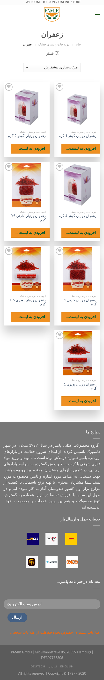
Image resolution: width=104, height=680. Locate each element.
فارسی (52, 666)
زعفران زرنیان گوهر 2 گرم (27, 136)
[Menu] (97, 14)
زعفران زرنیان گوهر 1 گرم (78, 136)
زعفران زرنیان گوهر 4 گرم (78, 216)
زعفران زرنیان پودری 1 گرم (80, 387)
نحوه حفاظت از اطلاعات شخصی (35, 632)
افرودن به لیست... (81, 148)
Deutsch (37, 666)
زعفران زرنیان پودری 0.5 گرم (28, 302)
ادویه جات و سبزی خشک (54, 44)
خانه (78, 44)
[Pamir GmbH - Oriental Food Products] (52, 14)
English (66, 666)
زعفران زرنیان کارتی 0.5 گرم (28, 218)
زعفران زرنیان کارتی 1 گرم (80, 302)
